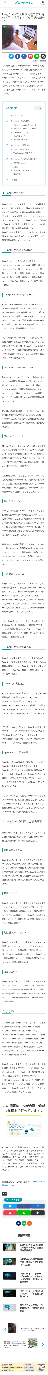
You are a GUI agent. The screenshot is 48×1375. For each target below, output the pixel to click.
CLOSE (38, 108)
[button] (43, 676)
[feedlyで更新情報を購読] (24, 1223)
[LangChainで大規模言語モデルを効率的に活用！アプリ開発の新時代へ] (24, 56)
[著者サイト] (18, 1223)
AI (6, 1194)
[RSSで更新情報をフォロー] (29, 1223)
